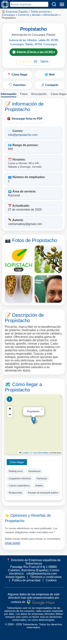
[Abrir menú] (62, 4)
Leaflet (25, 452)
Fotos (24, 93)
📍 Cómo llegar (17, 74)
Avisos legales (15, 577)
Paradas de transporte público (43, 492)
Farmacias (42, 478)
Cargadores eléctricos (20, 478)
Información (8, 93)
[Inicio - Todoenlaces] (4, 4)
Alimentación (50, 14)
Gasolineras (34, 471)
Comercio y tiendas (29, 14)
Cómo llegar (58, 93)
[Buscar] (54, 4)
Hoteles (39, 485)
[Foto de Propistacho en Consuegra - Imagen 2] (19, 289)
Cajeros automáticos (19, 485)
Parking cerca (16, 471)
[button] (33, 420)
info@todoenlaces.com (41, 573)
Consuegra (8, 14)
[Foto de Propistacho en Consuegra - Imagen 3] (48, 289)
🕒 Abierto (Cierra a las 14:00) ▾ (33, 52)
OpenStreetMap (41, 452)
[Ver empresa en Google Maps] (41, 601)
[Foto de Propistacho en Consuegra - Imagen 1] (48, 259)
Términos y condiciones (46, 577)
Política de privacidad (26, 580)
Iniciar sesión (12, 542)
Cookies (51, 580)
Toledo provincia (40, 11)
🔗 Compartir (49, 85)
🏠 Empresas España (15, 11)
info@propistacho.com (23, 134)
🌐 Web (50, 74)
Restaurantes (15, 492)
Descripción (39, 93)
